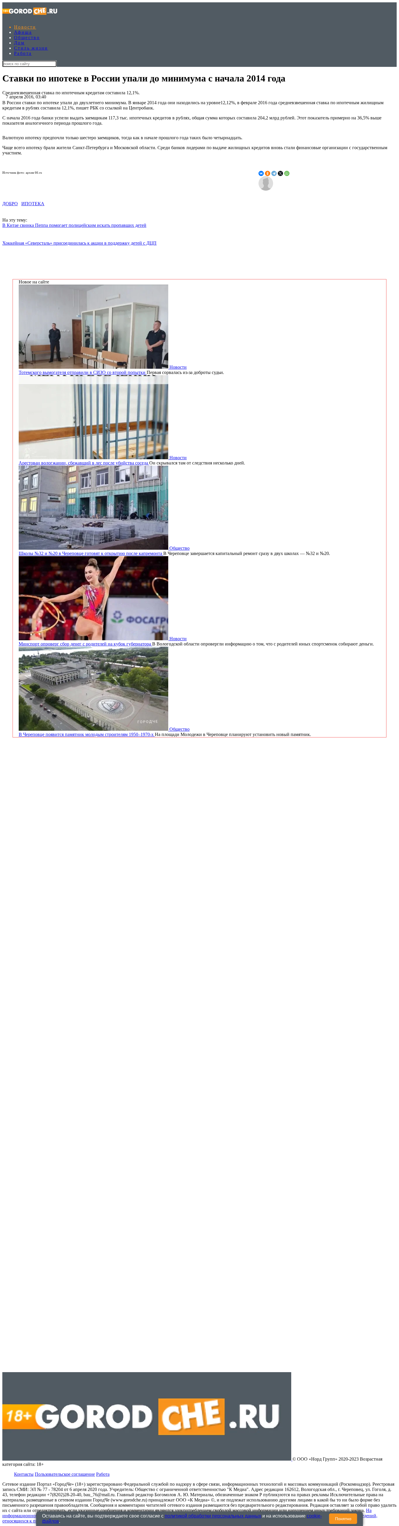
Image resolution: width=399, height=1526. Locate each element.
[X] (280, 173)
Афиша (23, 32)
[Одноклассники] (267, 173)
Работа (23, 53)
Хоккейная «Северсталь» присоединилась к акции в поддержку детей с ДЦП (79, 243)
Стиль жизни (31, 48)
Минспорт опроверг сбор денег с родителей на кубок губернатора (85, 643)
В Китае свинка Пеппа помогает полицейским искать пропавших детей (74, 225)
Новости (25, 27)
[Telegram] (274, 173)
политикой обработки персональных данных (213, 1515)
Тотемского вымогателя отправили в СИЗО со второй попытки (83, 372)
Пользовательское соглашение (65, 1474)
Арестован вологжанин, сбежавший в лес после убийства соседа (84, 462)
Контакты (24, 1474)
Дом (19, 42)
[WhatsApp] (286, 173)
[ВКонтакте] (261, 173)
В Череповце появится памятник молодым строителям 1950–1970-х (87, 734)
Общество (27, 37)
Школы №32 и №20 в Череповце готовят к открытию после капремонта (91, 553)
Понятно (343, 1518)
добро (10, 203)
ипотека (32, 203)
